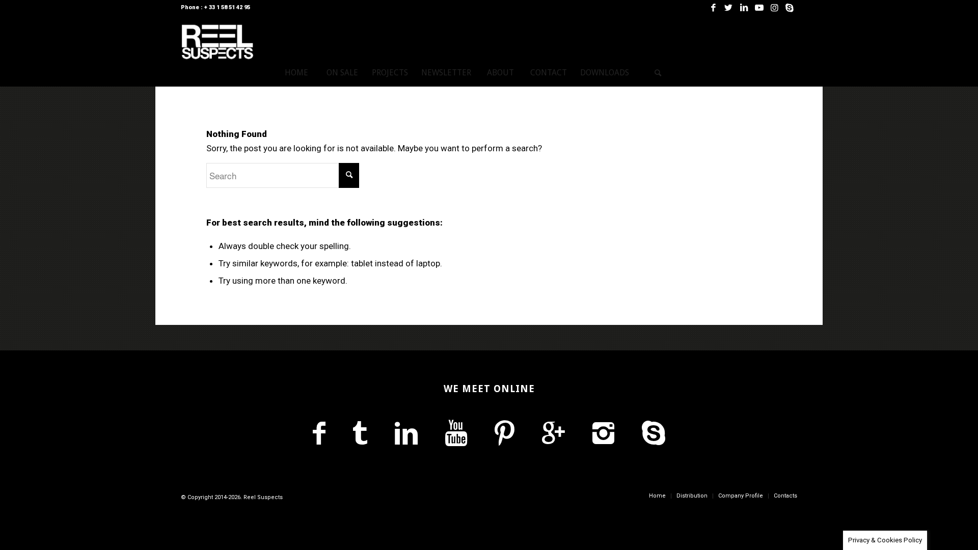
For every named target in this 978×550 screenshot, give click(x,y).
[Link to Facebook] (713, 7)
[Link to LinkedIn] (743, 7)
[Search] (658, 73)
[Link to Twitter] (728, 7)
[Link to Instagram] (774, 7)
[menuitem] (296, 73)
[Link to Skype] (789, 7)
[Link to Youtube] (759, 7)
